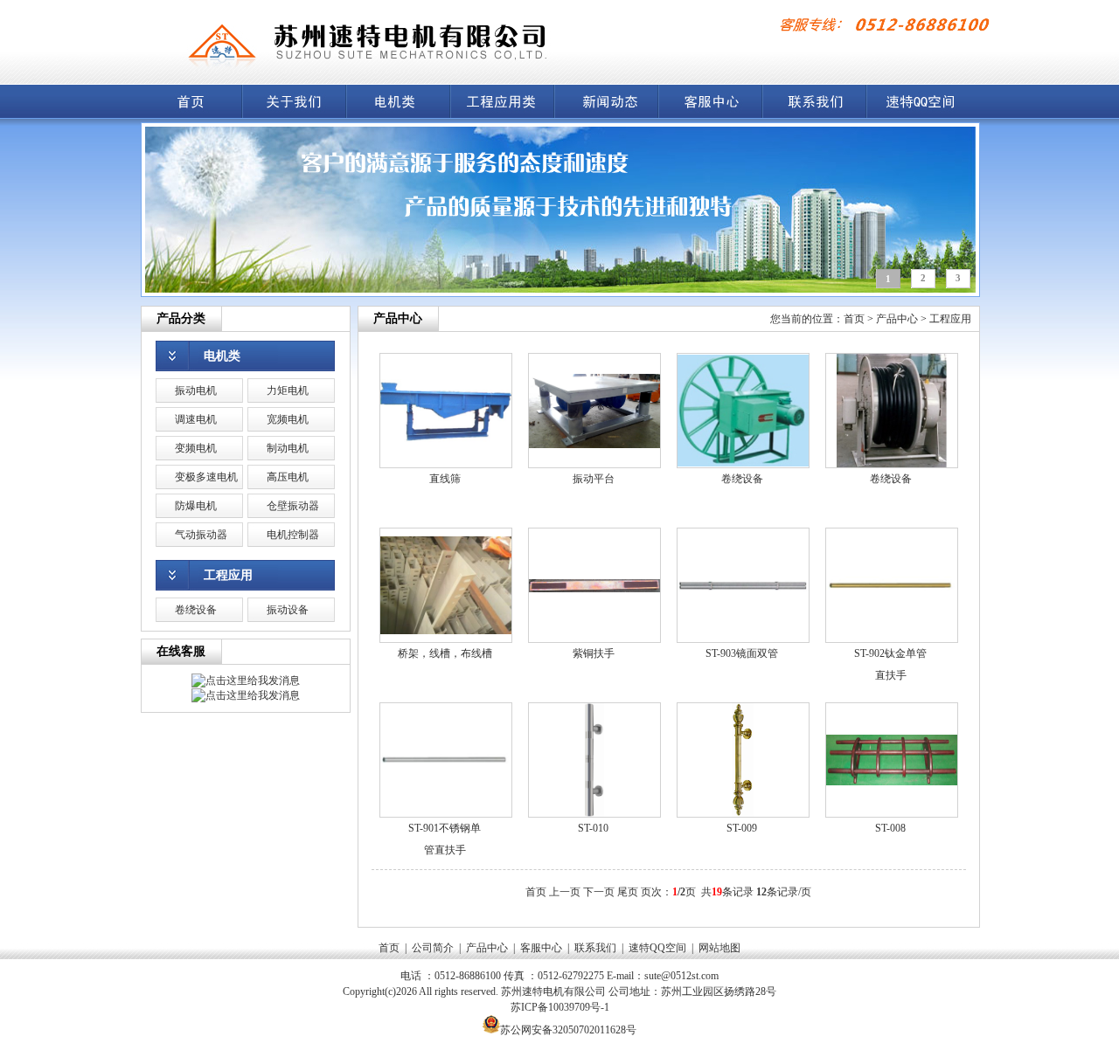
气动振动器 (201, 534)
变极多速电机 (206, 477)
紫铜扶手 (594, 653)
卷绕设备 (196, 610)
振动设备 (288, 610)
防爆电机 (196, 506)
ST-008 (890, 828)
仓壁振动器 (293, 506)
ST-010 (593, 828)
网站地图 (719, 948)
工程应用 (228, 575)
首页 (854, 319)
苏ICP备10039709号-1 (560, 1007)
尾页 (627, 892)
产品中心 (897, 319)
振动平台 (594, 479)
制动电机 (288, 448)
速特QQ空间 (657, 948)
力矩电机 (288, 390)
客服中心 (541, 948)
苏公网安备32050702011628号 (568, 1030)
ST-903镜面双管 (741, 653)
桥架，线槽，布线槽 (445, 653)
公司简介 (433, 948)
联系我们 (595, 948)
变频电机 (196, 448)
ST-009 (741, 828)
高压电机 (288, 477)
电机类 (222, 356)
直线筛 (445, 479)
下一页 (599, 892)
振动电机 (196, 390)
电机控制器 (293, 534)
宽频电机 (288, 419)
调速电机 (196, 419)
